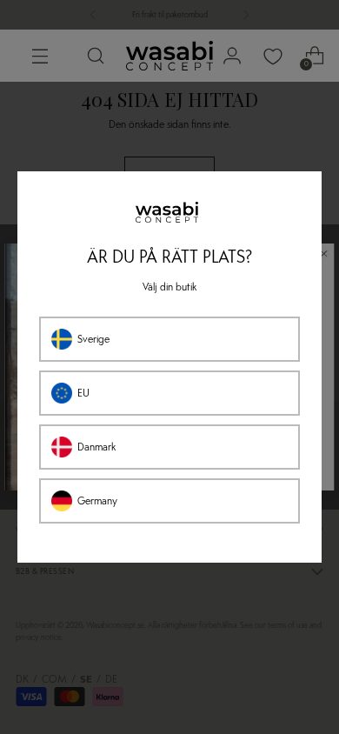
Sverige (93, 339)
